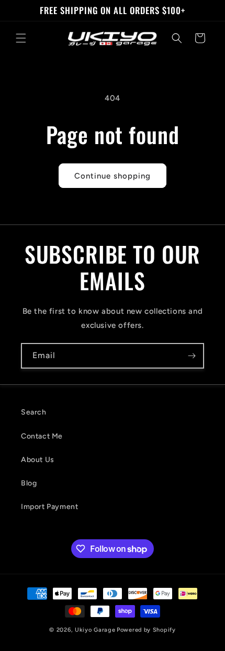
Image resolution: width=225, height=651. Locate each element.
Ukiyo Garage (95, 629)
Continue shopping (112, 176)
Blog (29, 483)
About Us (37, 459)
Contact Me (42, 436)
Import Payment (49, 506)
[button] (20, 38)
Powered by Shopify (146, 629)
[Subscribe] (191, 356)
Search (34, 412)
